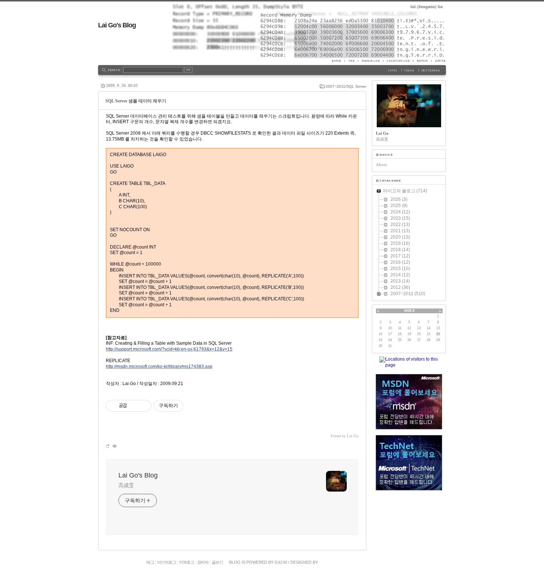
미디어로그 (166, 562)
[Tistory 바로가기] (409, 155)
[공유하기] (133, 405)
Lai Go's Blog (117, 25)
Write (438, 61)
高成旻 (126, 485)
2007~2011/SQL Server (346, 86)
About (381, 164)
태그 (150, 562)
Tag (351, 61)
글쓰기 (217, 562)
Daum (281, 562)
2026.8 (409, 311)
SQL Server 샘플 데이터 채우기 (135, 101)
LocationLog (398, 61)
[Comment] (114, 446)
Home (338, 61)
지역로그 (186, 562)
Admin (422, 61)
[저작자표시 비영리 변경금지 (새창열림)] (193, 406)
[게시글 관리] (143, 405)
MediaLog (370, 61)
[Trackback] (108, 446)
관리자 (202, 562)
